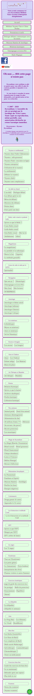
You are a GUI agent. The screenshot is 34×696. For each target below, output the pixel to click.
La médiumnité (10, 171)
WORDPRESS (10, 292)
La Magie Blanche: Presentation (16, 443)
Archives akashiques (12, 393)
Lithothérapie (9, 324)
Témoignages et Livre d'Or (17, 51)
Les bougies (19, 345)
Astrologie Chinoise (12, 309)
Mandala (18, 376)
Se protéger (9, 587)
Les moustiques (10, 432)
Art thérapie (9, 376)
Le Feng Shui (9, 620)
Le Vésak (8, 623)
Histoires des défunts (12, 203)
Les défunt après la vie (13, 196)
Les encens (8, 345)
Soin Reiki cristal (11, 233)
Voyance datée (10, 178)
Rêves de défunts (11, 199)
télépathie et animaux (12, 609)
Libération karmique (12, 400)
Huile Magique (17, 55)
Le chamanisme (10, 566)
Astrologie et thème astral (14, 303)
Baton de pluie (10, 365)
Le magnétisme (10, 247)
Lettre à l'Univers (11, 457)
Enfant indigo (9, 361)
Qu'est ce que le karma (13, 390)
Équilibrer (20, 591)
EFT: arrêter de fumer (12, 536)
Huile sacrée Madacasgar (13, 644)
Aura (6, 358)
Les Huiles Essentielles (13, 634)
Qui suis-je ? (9, 281)
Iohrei (18, 236)
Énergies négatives (11, 489)
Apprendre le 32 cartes (13, 503)
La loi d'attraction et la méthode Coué (17, 517)
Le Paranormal (10, 475)
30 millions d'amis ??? (12, 422)
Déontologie (20, 281)
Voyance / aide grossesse (13, 157)
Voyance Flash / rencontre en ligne (17, 161)
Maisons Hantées (11, 482)
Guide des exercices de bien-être (16, 666)
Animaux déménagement (13, 415)
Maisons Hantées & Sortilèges (17, 43)
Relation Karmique (11, 387)
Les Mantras (21, 361)
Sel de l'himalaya (11, 334)
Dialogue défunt (19, 192)
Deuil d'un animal (23, 411)
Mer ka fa (22, 233)
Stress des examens (11, 687)
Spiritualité (9, 270)
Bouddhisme (18, 623)
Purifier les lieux (10, 485)
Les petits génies (10, 563)
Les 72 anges (9, 548)
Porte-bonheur (23, 566)
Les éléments (21, 620)
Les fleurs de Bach (11, 637)
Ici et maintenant (11, 669)
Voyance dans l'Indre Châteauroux (17, 154)
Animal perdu (9, 411)
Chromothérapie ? (11, 651)
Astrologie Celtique (11, 313)
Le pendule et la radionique (14, 251)
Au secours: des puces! (13, 425)
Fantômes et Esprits (12, 478)
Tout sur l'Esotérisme (12, 559)
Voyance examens (11, 690)
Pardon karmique (11, 397)
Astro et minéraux (11, 331)
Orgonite (19, 254)
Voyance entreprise (11, 164)
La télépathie (9, 605)
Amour (7, 594)
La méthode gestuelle (12, 258)
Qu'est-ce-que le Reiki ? (13, 222)
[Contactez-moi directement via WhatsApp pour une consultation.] (29, 691)
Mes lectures (18, 288)
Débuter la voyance (11, 174)
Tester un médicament (12, 655)
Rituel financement (11, 450)
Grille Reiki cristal (11, 229)
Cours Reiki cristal (11, 226)
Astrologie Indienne (12, 306)
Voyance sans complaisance (14, 181)
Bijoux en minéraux (12, 327)
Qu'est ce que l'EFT (11, 529)
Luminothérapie (22, 648)
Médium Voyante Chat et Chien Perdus (17, 27)
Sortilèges (22, 482)
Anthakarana (9, 236)
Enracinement (9, 591)
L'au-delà (8, 192)
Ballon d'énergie (10, 460)
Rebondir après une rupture (14, 673)
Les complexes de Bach (13, 641)
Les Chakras (14, 358)
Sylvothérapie (9, 648)
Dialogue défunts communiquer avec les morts (17, 37)
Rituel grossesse (22, 446)
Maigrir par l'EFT (11, 532)
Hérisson (26, 422)
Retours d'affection (11, 464)
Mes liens (8, 288)
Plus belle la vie (10, 676)
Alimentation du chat (12, 418)
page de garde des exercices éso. (16, 584)
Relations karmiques (17, 47)
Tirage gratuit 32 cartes (13, 499)
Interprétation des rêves (13, 569)
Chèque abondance (11, 453)
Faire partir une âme (12, 210)
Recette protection (11, 429)
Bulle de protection (22, 587)
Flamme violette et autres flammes (17, 573)
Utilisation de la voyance (13, 168)
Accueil (17, 22)
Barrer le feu (9, 254)
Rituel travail (9, 446)
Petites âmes (9, 206)
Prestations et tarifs (17, 32)
